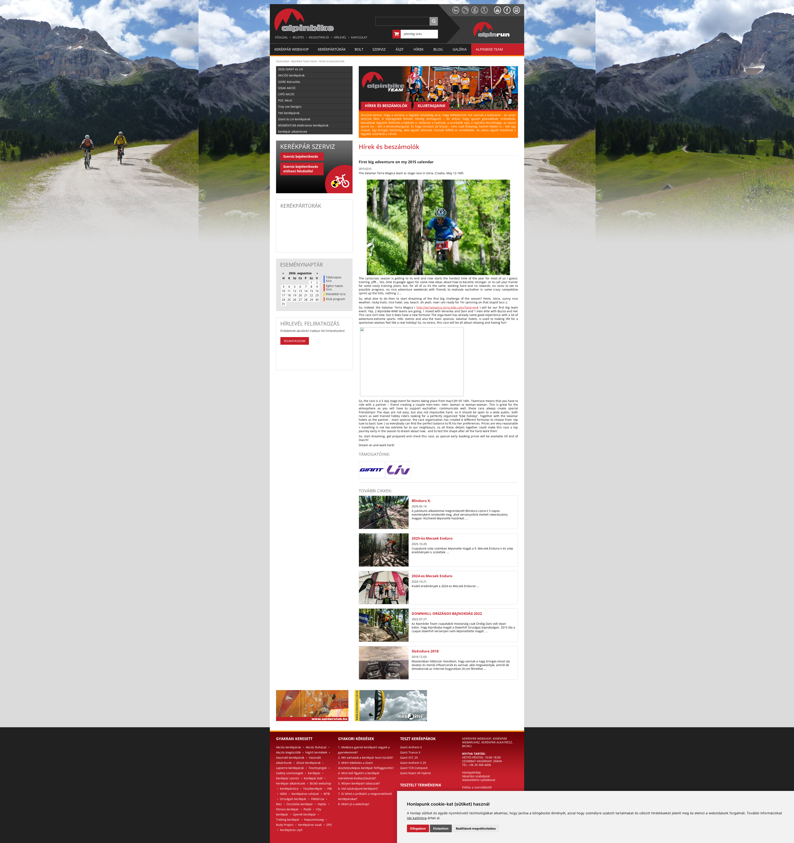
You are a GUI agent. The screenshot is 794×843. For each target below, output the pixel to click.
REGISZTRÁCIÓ (319, 37)
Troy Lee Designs (289, 107)
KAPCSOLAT (359, 37)
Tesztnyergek (318, 768)
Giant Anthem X (411, 747)
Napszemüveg (314, 820)
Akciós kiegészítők (288, 752)
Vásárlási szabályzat (476, 776)
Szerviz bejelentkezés (300, 156)
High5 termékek (316, 752)
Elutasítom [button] (440, 828)
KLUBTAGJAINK (431, 105)
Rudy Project (284, 825)
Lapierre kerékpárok (290, 768)
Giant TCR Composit (414, 768)
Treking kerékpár (287, 820)
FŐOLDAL (281, 37)
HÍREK (418, 49)
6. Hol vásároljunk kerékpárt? (358, 789)
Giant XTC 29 (409, 758)
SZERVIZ (379, 49)
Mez (279, 804)
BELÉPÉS (298, 37)
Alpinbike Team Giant (304, 61)
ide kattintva (417, 818)
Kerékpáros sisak (310, 825)
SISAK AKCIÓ (286, 88)
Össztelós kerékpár (300, 804)
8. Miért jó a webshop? (353, 804)
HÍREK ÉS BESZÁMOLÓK (386, 105)
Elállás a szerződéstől (477, 787)
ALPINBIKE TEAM (489, 49)
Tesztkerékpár (313, 789)
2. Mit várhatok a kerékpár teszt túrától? (365, 758)
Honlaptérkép (471, 772)
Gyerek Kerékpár (304, 814)
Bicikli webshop (320, 783)
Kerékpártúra (289, 789)
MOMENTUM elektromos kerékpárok (303, 125)
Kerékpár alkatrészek (292, 132)
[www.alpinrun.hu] (487, 12)
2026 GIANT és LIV (290, 69)
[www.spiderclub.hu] (457, 12)
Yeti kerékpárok (288, 113)
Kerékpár (314, 773)
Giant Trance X (410, 752)
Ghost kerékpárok (308, 763)
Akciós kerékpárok (288, 747)
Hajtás (322, 804)
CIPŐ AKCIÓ (286, 94)
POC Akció (285, 100)
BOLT (359, 49)
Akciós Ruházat (316, 747)
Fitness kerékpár (287, 809)
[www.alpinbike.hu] (476, 12)
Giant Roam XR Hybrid (415, 773)
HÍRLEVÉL (340, 37)
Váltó (283, 794)
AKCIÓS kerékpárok (291, 75)
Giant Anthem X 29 (413, 763)
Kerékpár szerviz (287, 778)
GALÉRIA (460, 49)
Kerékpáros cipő (291, 830)
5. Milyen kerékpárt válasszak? (359, 783)
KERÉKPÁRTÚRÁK (332, 49)
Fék (329, 789)
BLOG (438, 49)
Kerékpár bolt (313, 778)
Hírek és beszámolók (331, 61)
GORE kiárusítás (289, 82)
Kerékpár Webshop (291, 49)
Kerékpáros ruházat (305, 794)
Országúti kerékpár (293, 799)
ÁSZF (399, 49)
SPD (329, 825)
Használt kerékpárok (290, 758)
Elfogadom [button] (418, 828)
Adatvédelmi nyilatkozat (478, 780)
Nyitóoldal (282, 61)
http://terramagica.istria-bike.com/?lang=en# (447, 307)
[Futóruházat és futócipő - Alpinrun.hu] (498, 37)
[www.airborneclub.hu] (466, 12)
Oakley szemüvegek (289, 773)
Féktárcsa (317, 799)
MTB (327, 794)
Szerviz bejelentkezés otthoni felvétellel (300, 168)
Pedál (307, 809)
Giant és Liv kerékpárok (294, 119)
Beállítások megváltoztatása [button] (476, 828)
